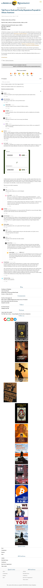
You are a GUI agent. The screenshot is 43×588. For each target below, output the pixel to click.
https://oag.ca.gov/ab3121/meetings (20, 33)
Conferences (3, 562)
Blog (21, 287)
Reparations (11, 60)
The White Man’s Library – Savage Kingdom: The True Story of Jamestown (15, 313)
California (7, 60)
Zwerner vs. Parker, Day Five (6, 294)
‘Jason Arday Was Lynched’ (6, 312)
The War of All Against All (6, 298)
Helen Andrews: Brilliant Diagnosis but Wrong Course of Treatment (14, 299)
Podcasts (21, 310)
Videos (21, 305)
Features (3, 552)
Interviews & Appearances (6, 564)
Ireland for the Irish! (5, 302)
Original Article (4, 57)
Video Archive (4, 566)
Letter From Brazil (5, 290)
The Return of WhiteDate (6, 289)
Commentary (21, 296)
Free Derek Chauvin (5, 306)
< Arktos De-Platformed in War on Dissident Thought (14, 65)
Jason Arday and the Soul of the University (9, 301)
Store (2, 554)
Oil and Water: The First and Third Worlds (9, 292)
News (2, 548)
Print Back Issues (4, 560)
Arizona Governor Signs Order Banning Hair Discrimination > (27, 66)
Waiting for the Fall (5, 308)
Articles (2, 558)
